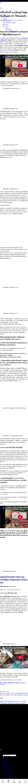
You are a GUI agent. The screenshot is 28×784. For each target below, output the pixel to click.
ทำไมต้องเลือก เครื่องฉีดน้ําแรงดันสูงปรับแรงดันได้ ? (13, 703)
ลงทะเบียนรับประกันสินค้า (9, 22)
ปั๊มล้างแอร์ (5, 730)
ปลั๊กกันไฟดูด (24, 693)
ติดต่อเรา (8, 28)
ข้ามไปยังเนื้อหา (4, 0)
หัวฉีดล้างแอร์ (6, 733)
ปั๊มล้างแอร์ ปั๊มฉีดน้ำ (5, 695)
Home (4, 758)
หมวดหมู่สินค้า (6, 759)
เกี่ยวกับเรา (5, 26)
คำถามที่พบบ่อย (10, 775)
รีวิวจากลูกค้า (6, 722)
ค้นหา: (4, 753)
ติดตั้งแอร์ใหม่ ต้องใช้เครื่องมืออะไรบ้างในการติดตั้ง (13, 701)
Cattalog (5, 761)
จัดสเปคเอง (5, 24)
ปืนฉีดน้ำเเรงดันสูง (7, 731)
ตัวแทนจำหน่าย (7, 764)
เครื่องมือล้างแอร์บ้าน (8, 734)
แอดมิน (20, 20)
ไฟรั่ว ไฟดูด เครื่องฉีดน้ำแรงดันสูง (19, 695)
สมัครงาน (5, 724)
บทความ (5, 19)
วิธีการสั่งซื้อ (9, 29)
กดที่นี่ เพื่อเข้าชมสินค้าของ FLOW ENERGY (11, 680)
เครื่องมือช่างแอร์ (7, 736)
